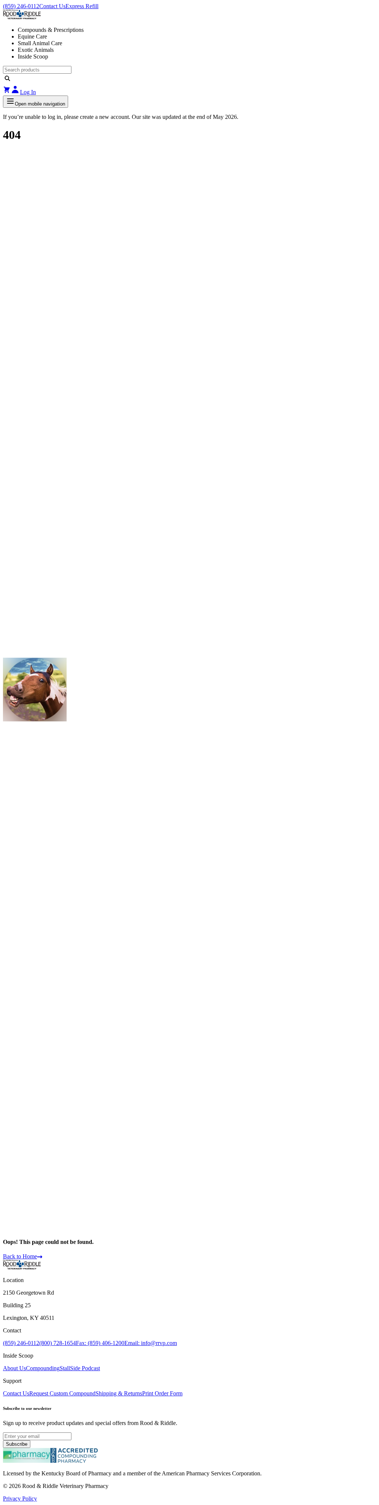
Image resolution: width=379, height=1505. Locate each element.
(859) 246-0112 (21, 6)
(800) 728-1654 (57, 1343)
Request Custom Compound (62, 1393)
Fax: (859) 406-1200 (100, 1343)
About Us (14, 1368)
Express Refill (82, 6)
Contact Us (52, 6)
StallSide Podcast (80, 1368)
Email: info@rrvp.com (150, 1343)
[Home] (22, 1267)
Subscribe (16, 1444)
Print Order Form (162, 1393)
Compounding (43, 1368)
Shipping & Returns (118, 1393)
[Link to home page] (189, 15)
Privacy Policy (20, 1498)
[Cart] (6, 92)
